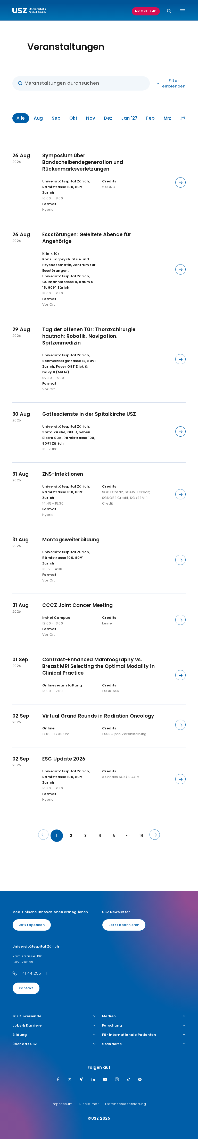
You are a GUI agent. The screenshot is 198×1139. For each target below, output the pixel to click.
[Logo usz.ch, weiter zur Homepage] (29, 11)
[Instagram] (117, 1080)
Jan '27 (129, 118)
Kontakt (26, 988)
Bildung (19, 1034)
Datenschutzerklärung (125, 1103)
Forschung (112, 1025)
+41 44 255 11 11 (34, 973)
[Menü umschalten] (183, 11)
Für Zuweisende (27, 1016)
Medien (109, 1016)
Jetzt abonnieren (124, 924)
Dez (108, 118)
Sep (56, 118)
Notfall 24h (145, 11)
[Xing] (81, 1080)
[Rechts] (183, 117)
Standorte (112, 1044)
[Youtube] (105, 1080)
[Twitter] (70, 1080)
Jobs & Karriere (27, 1025)
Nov (90, 118)
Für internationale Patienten (129, 1034)
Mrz (167, 118)
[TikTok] (128, 1080)
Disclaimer (89, 1103)
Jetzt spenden (32, 924)
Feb (150, 118)
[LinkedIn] (93, 1080)
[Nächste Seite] (155, 834)
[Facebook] (58, 1080)
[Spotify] (140, 1080)
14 (141, 835)
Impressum (62, 1103)
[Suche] (169, 11)
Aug (38, 118)
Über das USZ (24, 1044)
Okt (73, 118)
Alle (20, 118)
